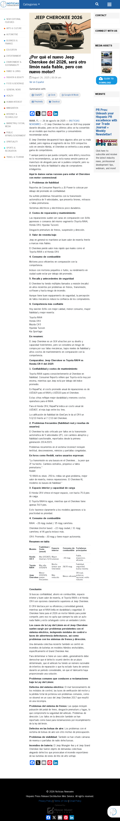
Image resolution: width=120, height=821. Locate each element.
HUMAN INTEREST (14, 102)
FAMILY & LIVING (13, 71)
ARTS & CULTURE (14, 28)
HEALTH (9, 96)
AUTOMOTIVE (12, 35)
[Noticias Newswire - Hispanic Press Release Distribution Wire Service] (9, 4)
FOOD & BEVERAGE (15, 84)
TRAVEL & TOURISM (15, 157)
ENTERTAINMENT (13, 56)
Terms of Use (61, 801)
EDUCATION (11, 50)
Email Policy (75, 801)
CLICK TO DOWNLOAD (106, 81)
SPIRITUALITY (12, 142)
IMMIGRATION (12, 108)
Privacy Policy (45, 801)
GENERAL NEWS (13, 90)
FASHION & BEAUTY (15, 77)
